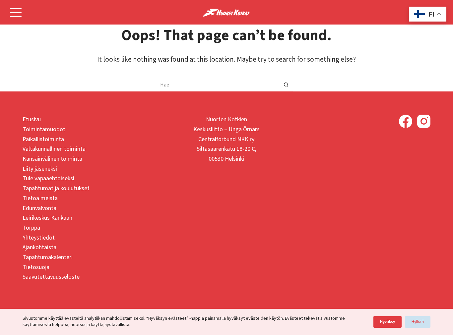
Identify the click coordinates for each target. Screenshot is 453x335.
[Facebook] (405, 121)
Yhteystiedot (39, 238)
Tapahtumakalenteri (48, 257)
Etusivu (32, 119)
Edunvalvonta (39, 208)
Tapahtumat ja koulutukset (56, 188)
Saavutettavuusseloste (51, 277)
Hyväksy (387, 322)
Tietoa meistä (40, 198)
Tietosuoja (36, 267)
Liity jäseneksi (40, 169)
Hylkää (418, 322)
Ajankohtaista (39, 247)
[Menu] (16, 12)
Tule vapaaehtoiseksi (48, 178)
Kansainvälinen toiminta (52, 159)
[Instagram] (423, 121)
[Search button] (286, 84)
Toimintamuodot (44, 129)
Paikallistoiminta (43, 139)
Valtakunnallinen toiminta (54, 149)
